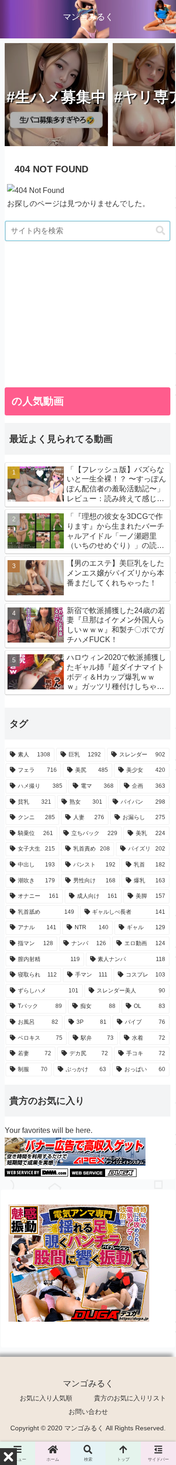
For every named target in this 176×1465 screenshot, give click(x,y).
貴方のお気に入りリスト (130, 1398)
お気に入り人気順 (46, 1398)
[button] (160, 230)
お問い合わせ (88, 1411)
